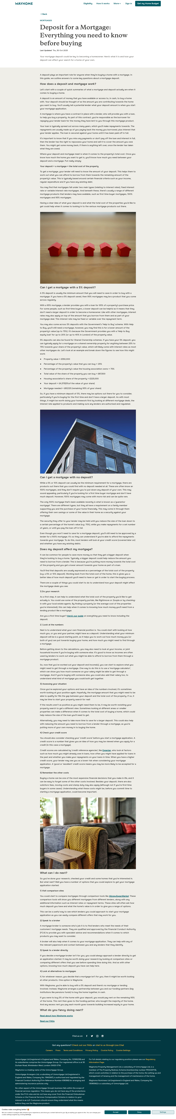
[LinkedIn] (102, 1036)
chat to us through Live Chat (110, 1045)
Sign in (128, 4)
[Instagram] (97, 1036)
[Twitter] (92, 1036)
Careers (49, 1050)
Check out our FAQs (82, 1045)
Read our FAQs (47, 1021)
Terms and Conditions (73, 1050)
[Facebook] (86, 1036)
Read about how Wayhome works (56, 1016)
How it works (103, 4)
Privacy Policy (91, 1050)
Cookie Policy (107, 1050)
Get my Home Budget (148, 4)
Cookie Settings (123, 1050)
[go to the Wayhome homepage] (24, 3)
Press (58, 1050)
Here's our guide (75, 616)
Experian (106, 750)
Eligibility (88, 4)
